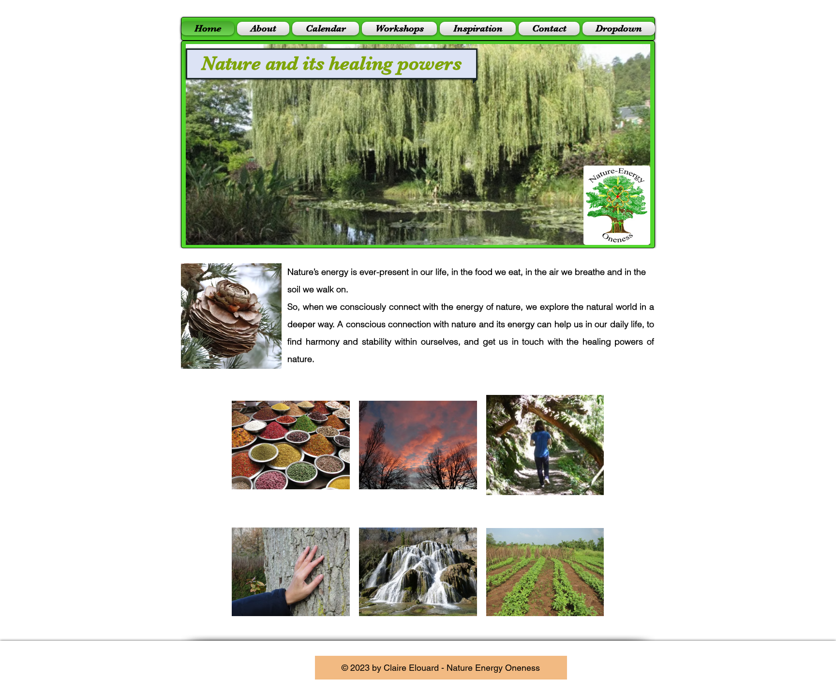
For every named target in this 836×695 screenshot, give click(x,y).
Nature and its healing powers (331, 63)
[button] (418, 144)
